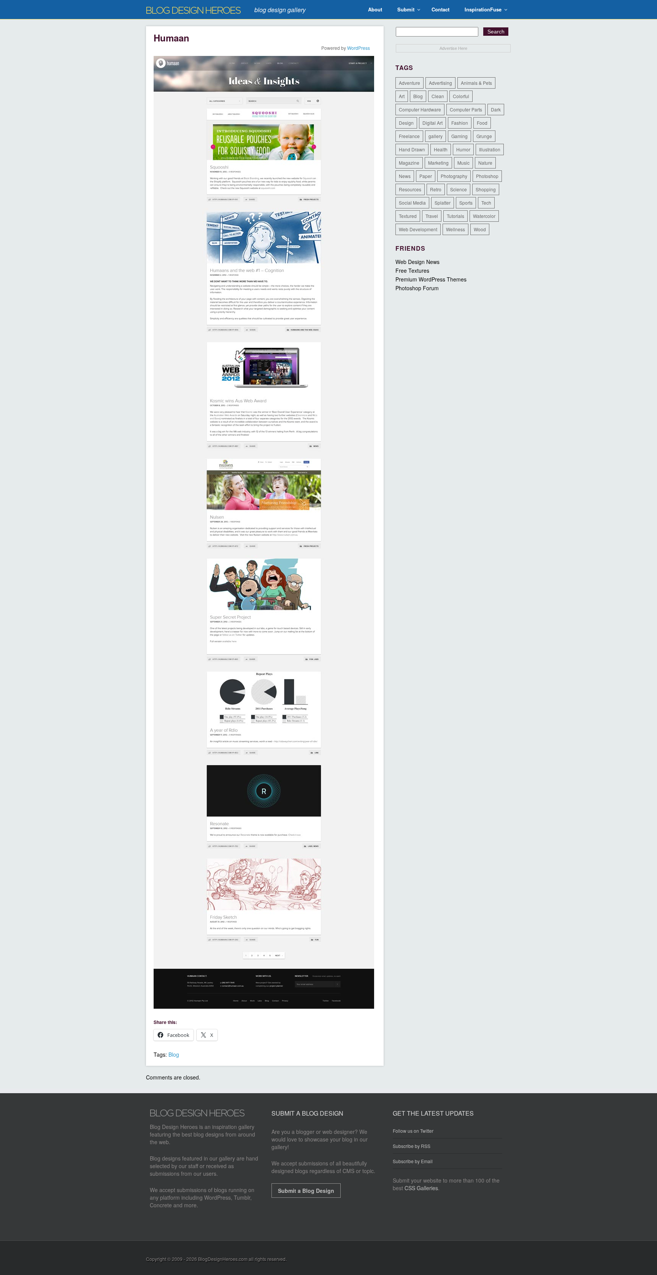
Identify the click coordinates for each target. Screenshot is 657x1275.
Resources (410, 189)
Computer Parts (466, 109)
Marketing (438, 162)
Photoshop (487, 176)
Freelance (409, 136)
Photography (454, 176)
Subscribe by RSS (411, 1146)
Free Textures (412, 270)
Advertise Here (453, 48)
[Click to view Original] (264, 1006)
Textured (408, 216)
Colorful (461, 96)
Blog (173, 1054)
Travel (431, 216)
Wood (480, 229)
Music (463, 162)
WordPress (358, 48)
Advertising (440, 82)
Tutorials (455, 216)
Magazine (409, 162)
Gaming (459, 136)
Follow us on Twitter (413, 1131)
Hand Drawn (412, 149)
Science (458, 189)
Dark (496, 109)
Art (402, 96)
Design (406, 122)
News (405, 176)
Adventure (409, 82)
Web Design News (417, 261)
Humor (463, 149)
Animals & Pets (476, 82)
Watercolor (484, 216)
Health (441, 149)
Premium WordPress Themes (431, 279)
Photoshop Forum (417, 288)
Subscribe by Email (413, 1161)
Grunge (484, 136)
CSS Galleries (421, 1188)
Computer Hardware (420, 109)
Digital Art (432, 122)
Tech (486, 202)
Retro (435, 189)
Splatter (443, 202)
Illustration (489, 149)
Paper (425, 176)
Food (482, 122)
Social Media (412, 202)
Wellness (455, 229)
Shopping (486, 189)
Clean (438, 96)
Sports (466, 202)
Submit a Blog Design (306, 1190)
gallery (435, 136)
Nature (485, 162)
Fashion (459, 122)
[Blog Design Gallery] (197, 1114)
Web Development (418, 229)
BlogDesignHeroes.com (223, 1259)
